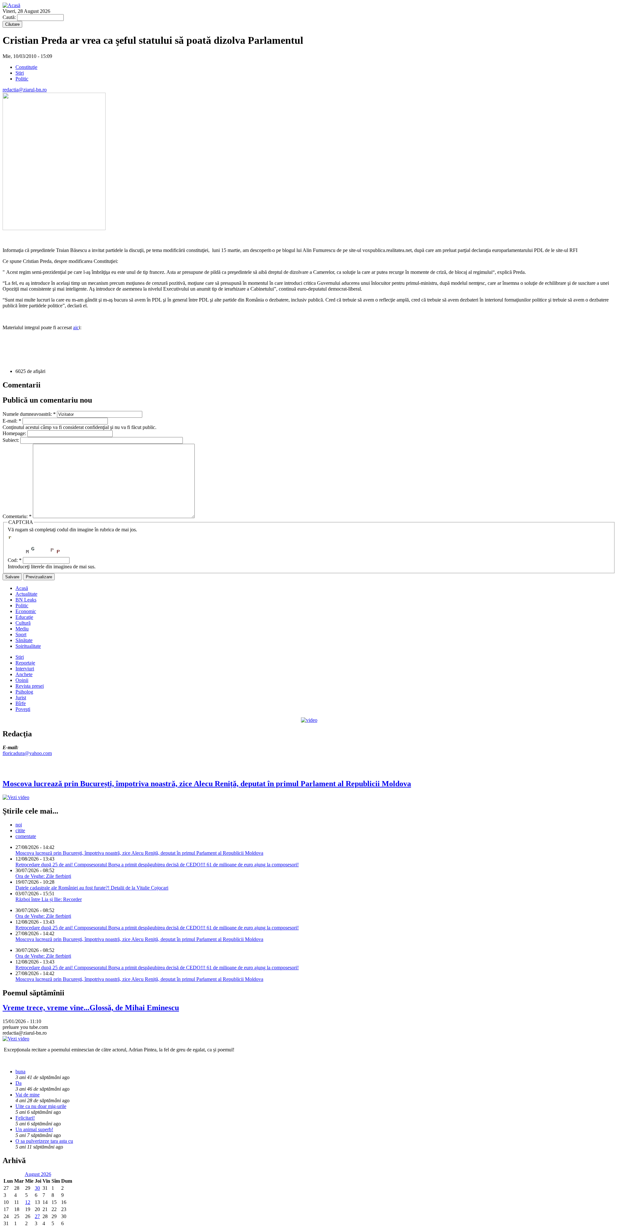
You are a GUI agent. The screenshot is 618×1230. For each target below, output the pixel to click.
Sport (20, 634)
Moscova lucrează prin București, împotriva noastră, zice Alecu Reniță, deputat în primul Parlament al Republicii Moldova (139, 853)
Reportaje (25, 663)
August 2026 (38, 1174)
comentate (25, 836)
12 (27, 1202)
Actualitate (26, 594)
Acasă (21, 588)
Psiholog (24, 691)
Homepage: (15, 433)
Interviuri (24, 668)
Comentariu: (17, 516)
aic (76, 327)
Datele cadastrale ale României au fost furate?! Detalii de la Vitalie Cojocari (91, 887)
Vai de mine (27, 1094)
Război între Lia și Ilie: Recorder (48, 899)
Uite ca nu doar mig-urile (40, 1106)
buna (20, 1071)
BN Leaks (25, 599)
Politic (21, 78)
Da (18, 1083)
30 (37, 1188)
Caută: (10, 17)
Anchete (24, 674)
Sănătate (24, 640)
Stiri (19, 73)
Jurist (20, 697)
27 (37, 1216)
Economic (25, 611)
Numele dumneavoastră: (29, 414)
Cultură (23, 623)
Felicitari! (25, 1118)
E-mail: (12, 421)
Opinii (21, 680)
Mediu (22, 628)
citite (20, 830)
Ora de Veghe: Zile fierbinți (43, 876)
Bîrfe (20, 703)
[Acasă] (11, 5)
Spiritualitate (28, 646)
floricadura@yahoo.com (27, 753)
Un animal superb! (34, 1129)
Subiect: (11, 440)
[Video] (309, 720)
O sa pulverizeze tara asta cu (44, 1141)
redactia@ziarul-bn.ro (25, 89)
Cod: (15, 560)
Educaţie (24, 617)
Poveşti (22, 709)
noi (18, 824)
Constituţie (26, 67)
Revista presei (29, 686)
